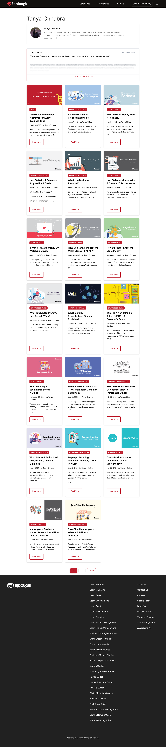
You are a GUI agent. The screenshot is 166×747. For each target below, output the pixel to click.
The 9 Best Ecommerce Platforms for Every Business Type (42, 117)
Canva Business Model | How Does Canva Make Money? (119, 460)
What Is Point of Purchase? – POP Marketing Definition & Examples (82, 389)
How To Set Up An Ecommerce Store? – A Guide (40, 389)
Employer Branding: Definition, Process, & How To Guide (82, 460)
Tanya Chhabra (52, 28)
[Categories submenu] (91, 3)
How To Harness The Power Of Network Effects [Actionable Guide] (122, 389)
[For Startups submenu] (110, 3)
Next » (91, 571)
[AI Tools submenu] (125, 3)
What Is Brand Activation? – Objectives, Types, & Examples (43, 460)
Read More (36, 142)
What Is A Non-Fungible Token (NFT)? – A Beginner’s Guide (119, 316)
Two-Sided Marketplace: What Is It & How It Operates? (81, 532)
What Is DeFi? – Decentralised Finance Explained (80, 316)
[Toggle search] (157, 4)
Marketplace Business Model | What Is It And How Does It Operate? (44, 532)
